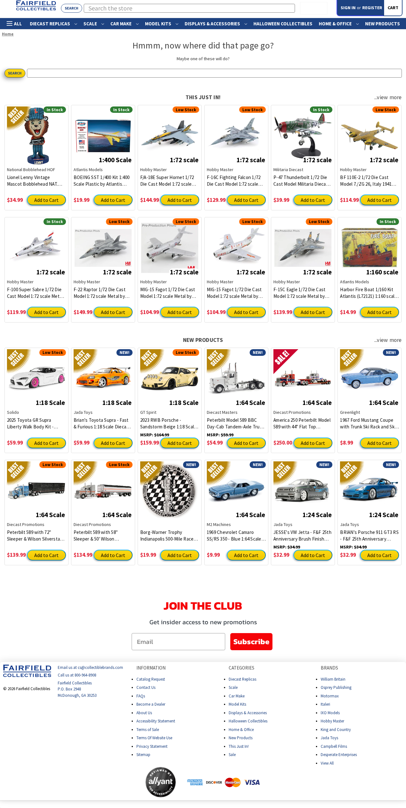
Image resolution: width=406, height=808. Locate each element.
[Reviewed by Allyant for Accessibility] (161, 782)
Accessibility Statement (155, 721)
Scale (90, 24)
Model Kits (158, 24)
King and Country (336, 729)
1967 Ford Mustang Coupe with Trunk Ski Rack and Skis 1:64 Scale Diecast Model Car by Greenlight (369, 423)
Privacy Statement (151, 746)
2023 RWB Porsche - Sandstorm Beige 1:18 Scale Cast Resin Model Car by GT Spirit (168, 423)
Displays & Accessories (213, 24)
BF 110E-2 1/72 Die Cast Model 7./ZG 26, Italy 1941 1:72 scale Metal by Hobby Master (366, 180)
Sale (232, 754)
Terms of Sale (147, 729)
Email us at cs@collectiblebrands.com (90, 667)
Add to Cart (46, 200)
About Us (144, 712)
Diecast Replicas (50, 24)
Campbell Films (334, 746)
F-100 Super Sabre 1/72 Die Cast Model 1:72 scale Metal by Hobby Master (35, 292)
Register (372, 7)
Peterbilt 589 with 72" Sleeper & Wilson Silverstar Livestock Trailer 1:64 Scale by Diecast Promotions (34, 535)
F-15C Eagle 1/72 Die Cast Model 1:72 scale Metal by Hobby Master (299, 292)
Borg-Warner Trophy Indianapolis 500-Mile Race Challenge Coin (167, 535)
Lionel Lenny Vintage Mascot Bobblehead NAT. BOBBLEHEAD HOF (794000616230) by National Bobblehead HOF (34, 180)
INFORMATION (151, 668)
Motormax (330, 696)
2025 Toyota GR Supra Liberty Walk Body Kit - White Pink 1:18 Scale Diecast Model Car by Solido (35, 423)
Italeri (325, 704)
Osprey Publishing (336, 687)
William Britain (333, 679)
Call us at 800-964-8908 (77, 675)
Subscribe (251, 641)
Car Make (121, 24)
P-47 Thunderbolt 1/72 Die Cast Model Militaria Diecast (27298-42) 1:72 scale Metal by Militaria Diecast (301, 180)
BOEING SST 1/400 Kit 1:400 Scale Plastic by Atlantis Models (102, 180)
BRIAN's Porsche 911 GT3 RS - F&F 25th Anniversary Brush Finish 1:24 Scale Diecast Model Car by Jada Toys (369, 535)
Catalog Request (150, 679)
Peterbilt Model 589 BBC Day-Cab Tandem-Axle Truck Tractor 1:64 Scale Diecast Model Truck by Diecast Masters (235, 423)
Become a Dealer (150, 704)
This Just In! (239, 746)
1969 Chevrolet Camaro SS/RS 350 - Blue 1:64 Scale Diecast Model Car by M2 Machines (234, 535)
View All (327, 763)
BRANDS (329, 668)
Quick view (36, 131)
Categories (241, 668)
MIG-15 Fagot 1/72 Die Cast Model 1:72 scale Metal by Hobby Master (167, 292)
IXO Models (330, 712)
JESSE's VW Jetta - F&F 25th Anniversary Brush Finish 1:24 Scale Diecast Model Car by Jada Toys (302, 535)
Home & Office (336, 24)
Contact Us (145, 687)
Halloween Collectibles (282, 24)
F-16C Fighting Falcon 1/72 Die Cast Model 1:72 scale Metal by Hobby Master (234, 180)
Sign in (348, 7)
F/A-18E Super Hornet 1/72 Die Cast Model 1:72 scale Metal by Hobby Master (167, 180)
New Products (382, 24)
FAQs (140, 696)
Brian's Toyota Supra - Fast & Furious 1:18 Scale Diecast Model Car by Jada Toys (102, 423)
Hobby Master (332, 721)
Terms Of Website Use (154, 738)
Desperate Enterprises (339, 754)
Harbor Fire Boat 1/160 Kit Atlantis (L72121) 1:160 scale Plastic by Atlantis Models (368, 292)
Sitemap (143, 754)
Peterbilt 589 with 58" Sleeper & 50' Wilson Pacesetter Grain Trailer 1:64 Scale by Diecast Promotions (103, 535)
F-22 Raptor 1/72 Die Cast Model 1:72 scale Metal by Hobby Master (100, 292)
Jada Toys (329, 738)
